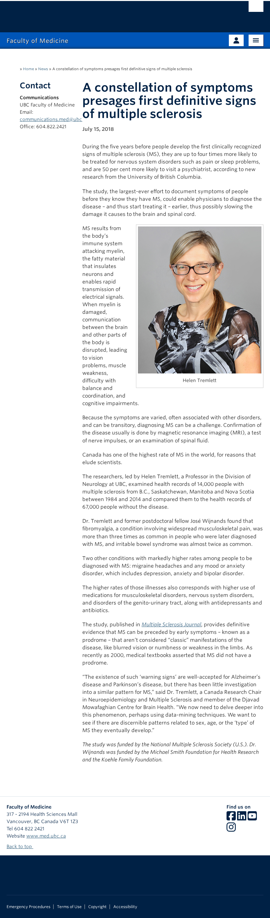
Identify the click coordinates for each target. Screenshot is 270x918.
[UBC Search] (256, 8)
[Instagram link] (231, 829)
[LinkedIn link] (241, 818)
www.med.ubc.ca (46, 836)
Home (28, 69)
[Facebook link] (231, 818)
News (43, 69)
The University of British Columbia (116, 13)
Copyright (97, 906)
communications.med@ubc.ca (54, 119)
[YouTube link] (252, 818)
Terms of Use (69, 906)
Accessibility (125, 906)
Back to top (20, 846)
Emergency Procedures (28, 906)
